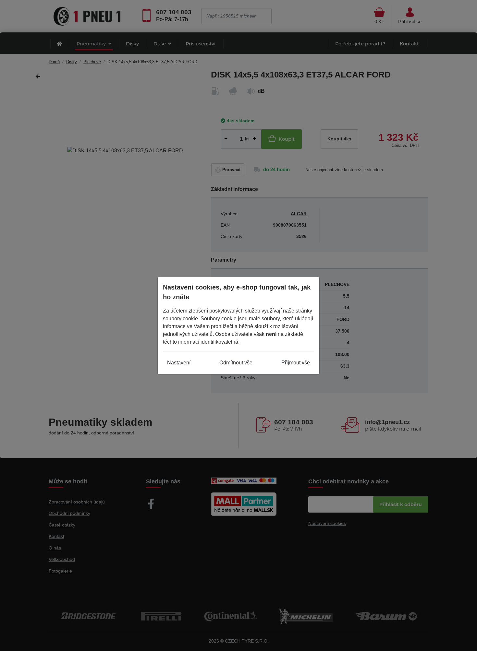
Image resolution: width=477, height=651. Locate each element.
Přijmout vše (295, 362)
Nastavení (178, 362)
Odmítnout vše (235, 362)
